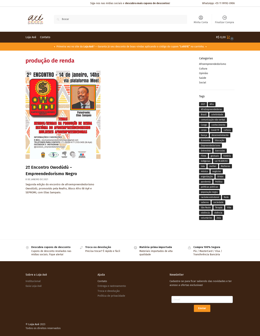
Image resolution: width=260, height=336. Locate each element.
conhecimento (218, 125)
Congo (204, 125)
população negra (209, 192)
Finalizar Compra (224, 22)
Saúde (202, 77)
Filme (203, 156)
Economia (205, 140)
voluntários (206, 218)
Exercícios (220, 150)
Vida (229, 207)
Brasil (204, 114)
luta (203, 166)
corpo (204, 130)
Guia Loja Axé (34, 286)
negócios (216, 171)
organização (207, 176)
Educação (219, 140)
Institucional (33, 281)
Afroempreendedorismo (212, 64)
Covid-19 (215, 130)
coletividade (217, 114)
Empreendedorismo (210, 145)
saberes (205, 202)
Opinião (203, 73)
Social (202, 82)
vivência (218, 212)
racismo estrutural (210, 197)
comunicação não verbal (213, 119)
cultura (227, 130)
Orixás (220, 176)
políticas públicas (209, 187)
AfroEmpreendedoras (211, 109)
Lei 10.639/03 (221, 161)
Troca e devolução (109, 291)
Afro (212, 104)
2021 (203, 104)
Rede (226, 197)
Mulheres (225, 166)
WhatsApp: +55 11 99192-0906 (218, 3)
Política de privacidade (111, 295)
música (204, 171)
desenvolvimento (220, 135)
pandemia (206, 181)
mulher (212, 166)
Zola (219, 218)
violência (205, 212)
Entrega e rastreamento (112, 286)
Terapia (218, 207)
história (227, 156)
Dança (204, 135)
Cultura (203, 68)
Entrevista (206, 150)
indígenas (205, 161)
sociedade (218, 202)
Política (218, 181)
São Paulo (206, 207)
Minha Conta (201, 22)
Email (175, 293)
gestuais (215, 156)
